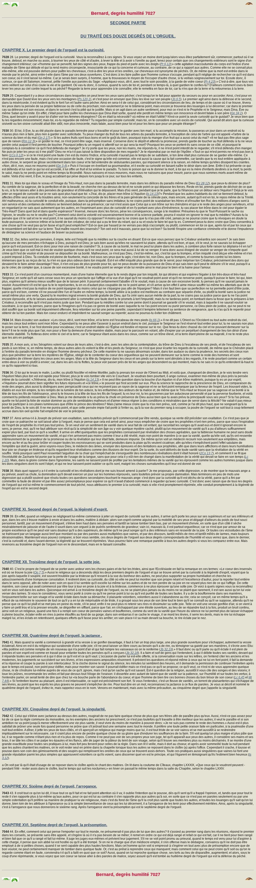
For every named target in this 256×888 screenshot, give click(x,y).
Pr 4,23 (209, 81)
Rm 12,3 (28, 141)
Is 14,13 (152, 194)
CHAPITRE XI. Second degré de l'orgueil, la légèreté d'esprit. (55, 509)
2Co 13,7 (206, 453)
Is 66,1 (154, 320)
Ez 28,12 (203, 183)
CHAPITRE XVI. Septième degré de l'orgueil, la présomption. (54, 825)
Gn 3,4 (61, 166)
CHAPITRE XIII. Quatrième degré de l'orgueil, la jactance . (52, 635)
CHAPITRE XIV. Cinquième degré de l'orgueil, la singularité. (54, 709)
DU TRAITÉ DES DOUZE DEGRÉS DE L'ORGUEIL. (128, 36)
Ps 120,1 (84, 99)
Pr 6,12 (165, 64)
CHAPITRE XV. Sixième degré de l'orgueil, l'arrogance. (49, 786)
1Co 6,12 (16, 155)
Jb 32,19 (166, 649)
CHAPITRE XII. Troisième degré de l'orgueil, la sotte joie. (51, 562)
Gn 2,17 (43, 137)
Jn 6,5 (176, 99)
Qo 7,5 (38, 572)
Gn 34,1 (236, 113)
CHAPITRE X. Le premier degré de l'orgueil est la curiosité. (53, 50)
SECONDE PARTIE (128, 23)
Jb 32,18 (132, 653)
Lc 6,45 (239, 677)
